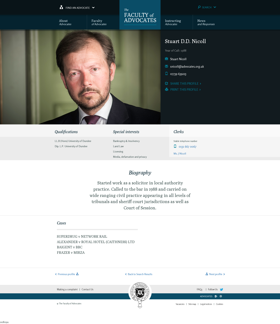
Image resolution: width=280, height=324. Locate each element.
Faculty (98, 22)
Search (206, 7)
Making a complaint (67, 289)
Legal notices (206, 304)
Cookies (219, 304)
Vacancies (180, 304)
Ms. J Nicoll (180, 153)
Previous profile (67, 274)
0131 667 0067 (187, 146)
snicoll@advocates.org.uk (186, 66)
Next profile (215, 274)
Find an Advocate (78, 7)
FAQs (199, 289)
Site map (192, 304)
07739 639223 (177, 74)
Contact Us (87, 289)
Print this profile (184, 89)
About (65, 22)
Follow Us (213, 289)
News (206, 22)
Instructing (173, 22)
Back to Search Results (140, 274)
